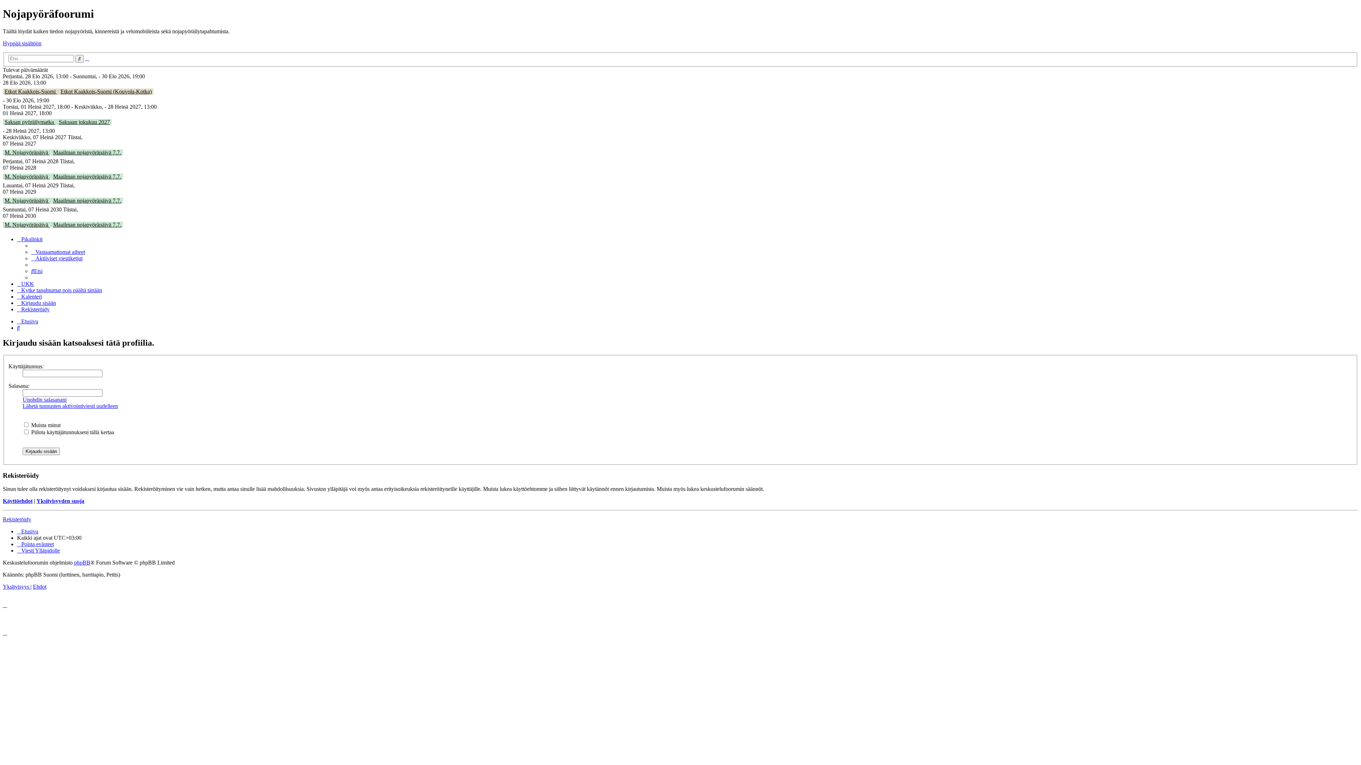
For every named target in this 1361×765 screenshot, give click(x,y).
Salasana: (19, 386)
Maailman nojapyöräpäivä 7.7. (87, 152)
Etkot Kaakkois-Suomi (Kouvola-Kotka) (106, 92)
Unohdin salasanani (45, 400)
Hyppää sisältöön (22, 43)
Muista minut (45, 425)
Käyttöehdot (18, 501)
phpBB (82, 563)
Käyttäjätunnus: (26, 366)
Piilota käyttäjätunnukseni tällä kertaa (72, 432)
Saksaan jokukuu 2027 (84, 122)
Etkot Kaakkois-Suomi (31, 92)
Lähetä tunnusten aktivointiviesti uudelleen (70, 406)
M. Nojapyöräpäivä (27, 152)
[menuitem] (58, 252)
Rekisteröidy (17, 519)
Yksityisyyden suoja (60, 501)
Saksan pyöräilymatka (30, 122)
